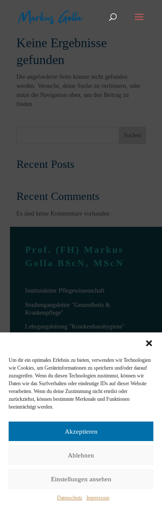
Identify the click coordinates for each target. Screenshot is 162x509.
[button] (149, 343)
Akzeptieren (81, 431)
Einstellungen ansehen (81, 479)
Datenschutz (69, 498)
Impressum (97, 498)
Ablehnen (81, 455)
